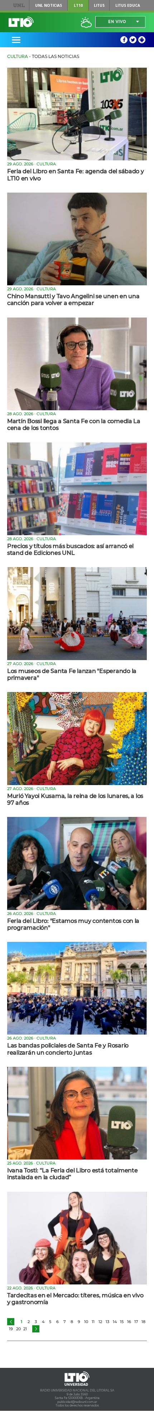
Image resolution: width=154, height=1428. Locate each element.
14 (115, 1321)
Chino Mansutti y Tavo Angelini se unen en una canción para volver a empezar (73, 299)
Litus (99, 5)
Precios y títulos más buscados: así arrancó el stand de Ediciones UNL (70, 549)
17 (136, 1321)
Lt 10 (21, 22)
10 (86, 1321)
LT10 (78, 5)
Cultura (17, 56)
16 (129, 1321)
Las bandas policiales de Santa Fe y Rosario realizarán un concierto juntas (68, 1049)
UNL (19, 5)
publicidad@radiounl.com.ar (77, 1402)
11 (93, 1321)
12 (100, 1321)
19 (11, 1328)
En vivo (117, 21)
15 (122, 1321)
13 (107, 1321)
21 (25, 1328)
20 (18, 1328)
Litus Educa (127, 5)
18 (143, 1321)
